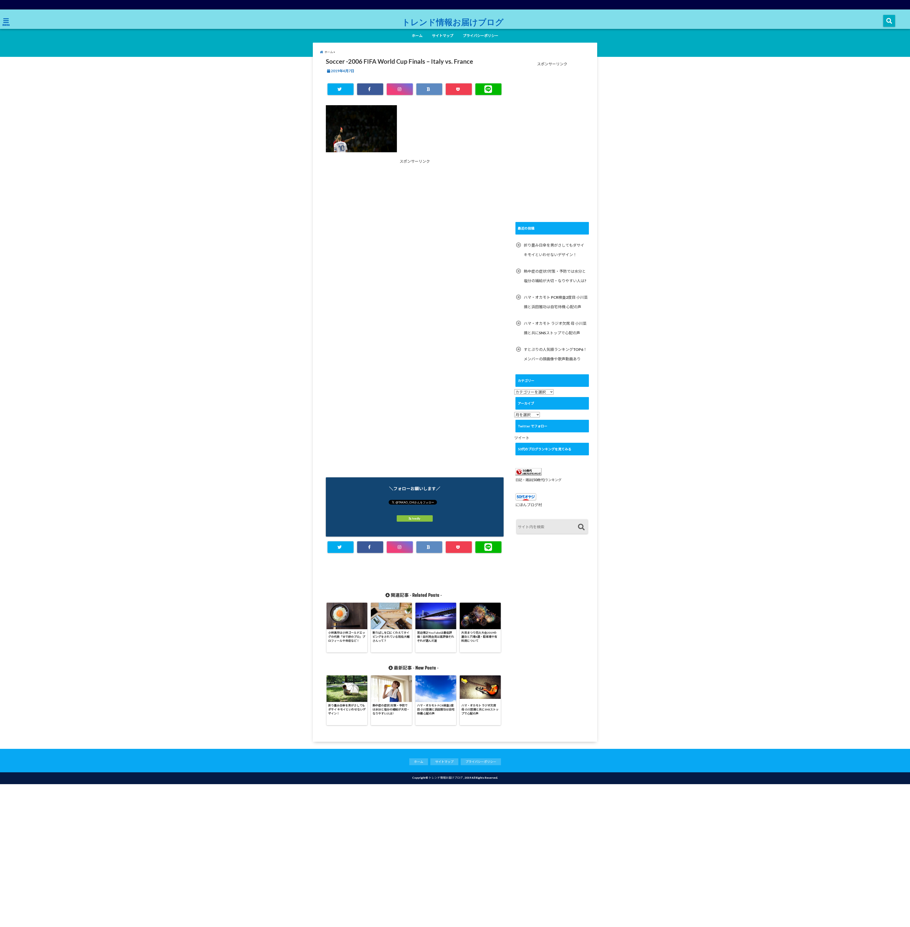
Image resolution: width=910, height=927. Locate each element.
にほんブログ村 (528, 504)
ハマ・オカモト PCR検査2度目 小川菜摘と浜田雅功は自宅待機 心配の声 (556, 302)
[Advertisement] (370, 215)
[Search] (581, 527)
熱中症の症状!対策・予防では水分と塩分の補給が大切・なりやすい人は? (555, 276)
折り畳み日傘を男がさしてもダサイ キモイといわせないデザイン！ (554, 250)
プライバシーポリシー (480, 35)
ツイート (521, 437)
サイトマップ (442, 35)
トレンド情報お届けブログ (453, 21)
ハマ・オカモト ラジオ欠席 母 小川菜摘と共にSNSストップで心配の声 (555, 328)
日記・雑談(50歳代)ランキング (538, 480)
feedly (416, 518)
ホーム (417, 35)
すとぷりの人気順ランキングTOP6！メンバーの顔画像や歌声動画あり (555, 354)
